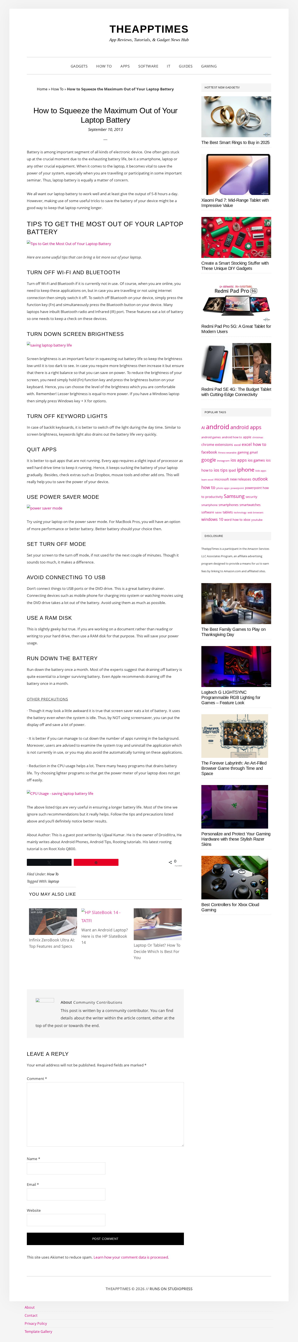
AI (203, 427)
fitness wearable (227, 452)
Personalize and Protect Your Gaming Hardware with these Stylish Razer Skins (236, 839)
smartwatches (250, 505)
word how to (233, 520)
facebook (209, 452)
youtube (256, 520)
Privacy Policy (36, 1323)
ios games (256, 460)
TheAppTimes (149, 29)
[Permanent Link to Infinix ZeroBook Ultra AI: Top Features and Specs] (53, 912)
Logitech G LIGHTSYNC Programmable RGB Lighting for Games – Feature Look (230, 697)
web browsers (255, 512)
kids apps (260, 470)
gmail (254, 452)
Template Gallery (38, 1331)
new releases (240, 479)
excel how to (254, 444)
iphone (245, 469)
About (30, 1307)
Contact (31, 1315)
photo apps (222, 488)
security (251, 497)
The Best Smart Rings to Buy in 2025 (235, 142)
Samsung (234, 496)
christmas (257, 437)
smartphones (228, 505)
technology (240, 512)
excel (237, 445)
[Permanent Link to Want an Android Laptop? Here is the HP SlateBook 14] (105, 912)
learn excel (207, 479)
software (207, 512)
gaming (243, 452)
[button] (226, 66)
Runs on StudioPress (171, 1288)
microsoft (221, 479)
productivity (214, 497)
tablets (228, 512)
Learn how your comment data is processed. (131, 1257)
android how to (232, 437)
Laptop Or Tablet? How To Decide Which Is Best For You (157, 951)
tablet (218, 512)
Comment (37, 1078)
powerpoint (237, 488)
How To (57, 88)
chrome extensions (217, 444)
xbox (246, 520)
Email (33, 1184)
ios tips (221, 470)
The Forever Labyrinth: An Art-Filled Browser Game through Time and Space (233, 768)
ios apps (239, 460)
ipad (232, 470)
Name (33, 1158)
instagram (223, 460)
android (217, 426)
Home (42, 88)
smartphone (209, 505)
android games (211, 437)
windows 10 (212, 519)
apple (247, 437)
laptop (53, 881)
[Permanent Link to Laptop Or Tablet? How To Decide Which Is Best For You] (158, 912)
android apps (245, 427)
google (208, 460)
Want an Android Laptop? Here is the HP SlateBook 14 (104, 936)
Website (34, 1210)
